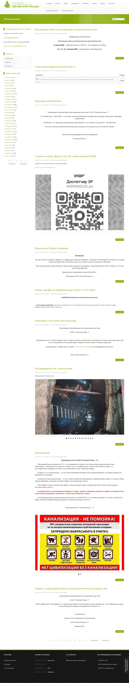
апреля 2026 (9, 88)
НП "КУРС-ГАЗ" (103, 660)
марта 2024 (9, 156)
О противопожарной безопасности (55, 66)
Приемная (85, 3)
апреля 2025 (9, 121)
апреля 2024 (9, 153)
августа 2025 (9, 110)
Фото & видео (9, 668)
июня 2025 (9, 115)
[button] (126, 665)
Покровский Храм (67, 10)
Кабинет (94, 3)
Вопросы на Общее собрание (51, 248)
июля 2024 (9, 145)
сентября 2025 (10, 107)
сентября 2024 (10, 139)
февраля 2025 (10, 126)
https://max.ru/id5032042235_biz (15, 46)
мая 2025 (8, 118)
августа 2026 (9, 77)
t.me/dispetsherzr (11, 38)
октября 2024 (10, 137)
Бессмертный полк (52, 10)
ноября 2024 (9, 134)
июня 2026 (9, 83)
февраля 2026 (10, 93)
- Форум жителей (9, 660)
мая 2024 (8, 150)
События (8, 62)
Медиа (102, 2)
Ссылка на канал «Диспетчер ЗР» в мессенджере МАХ (65, 156)
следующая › (12, 163)
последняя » (23, 163)
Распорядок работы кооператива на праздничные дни (66, 29)
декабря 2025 (10, 99)
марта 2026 (9, 91)
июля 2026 (9, 80)
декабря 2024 (10, 131)
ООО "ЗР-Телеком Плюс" (106, 668)
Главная (48, 2)
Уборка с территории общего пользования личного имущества (71, 588)
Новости (57, 3)
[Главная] (22, 4)
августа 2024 (9, 142)
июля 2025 (9, 112)
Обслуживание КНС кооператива (53, 368)
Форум (66, 3)
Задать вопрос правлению (77, 660)
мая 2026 (8, 85)
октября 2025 (10, 104)
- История (7, 664)
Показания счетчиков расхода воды (55, 320)
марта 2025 (9, 123)
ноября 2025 (9, 102)
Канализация (42, 452)
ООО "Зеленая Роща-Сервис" (107, 664)
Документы (74, 2)
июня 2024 (9, 148)
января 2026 (9, 96)
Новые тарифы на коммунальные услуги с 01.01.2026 (65, 290)
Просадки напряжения (48, 101)
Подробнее (120, 58)
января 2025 (9, 129)
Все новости (9, 66)
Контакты (111, 3)
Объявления (9, 58)
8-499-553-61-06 (81, 347)
